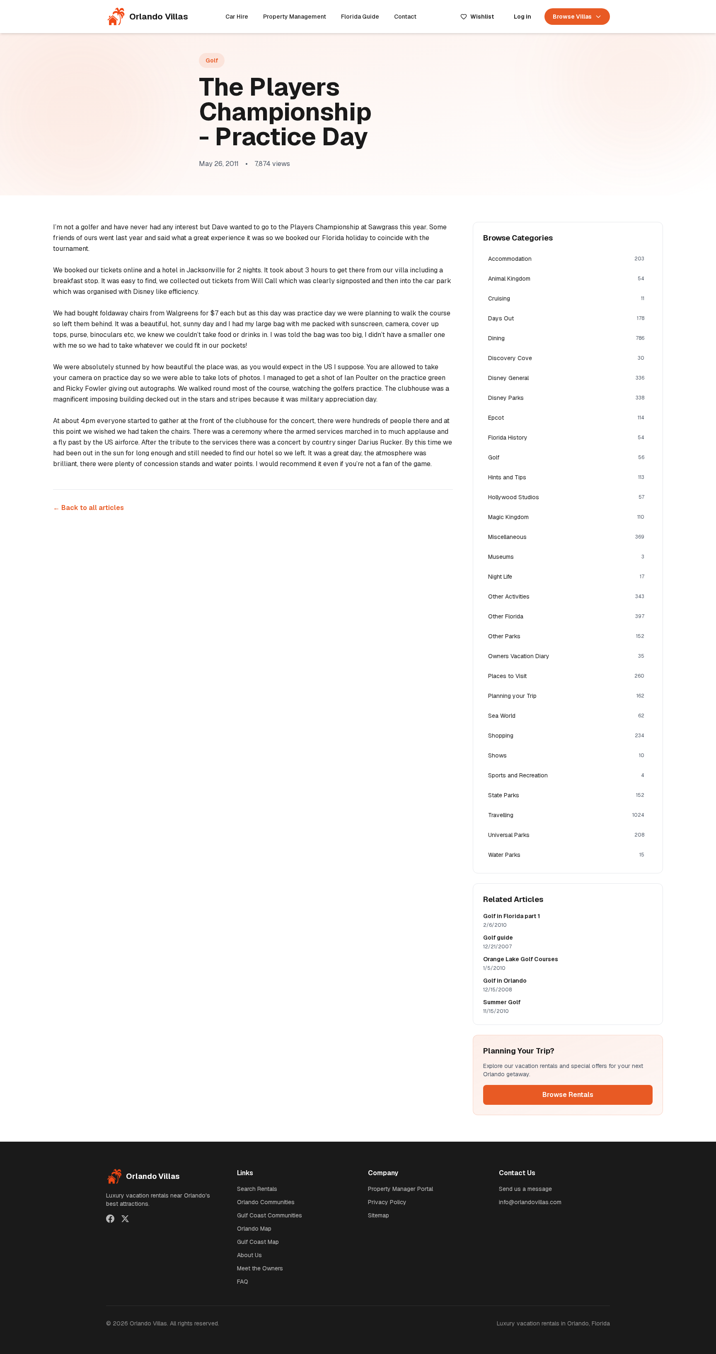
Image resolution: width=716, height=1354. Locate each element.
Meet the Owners (260, 1268)
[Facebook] (110, 1219)
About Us (249, 1255)
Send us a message (525, 1189)
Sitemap (378, 1215)
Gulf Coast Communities (269, 1215)
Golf (212, 60)
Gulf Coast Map (258, 1242)
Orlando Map (254, 1228)
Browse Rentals (567, 1094)
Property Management (294, 16)
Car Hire (236, 16)
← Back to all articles (88, 507)
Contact (405, 16)
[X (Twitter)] (125, 1219)
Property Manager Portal (400, 1189)
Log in (522, 16)
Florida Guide (360, 16)
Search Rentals (257, 1189)
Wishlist (482, 16)
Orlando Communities (266, 1202)
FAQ (242, 1281)
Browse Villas (572, 16)
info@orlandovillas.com (530, 1202)
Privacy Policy (387, 1202)
